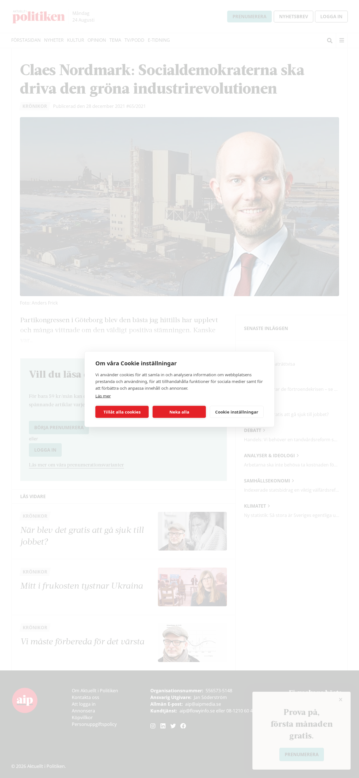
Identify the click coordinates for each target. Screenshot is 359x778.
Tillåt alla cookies (122, 412)
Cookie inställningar (236, 412)
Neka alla (179, 412)
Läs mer (103, 395)
